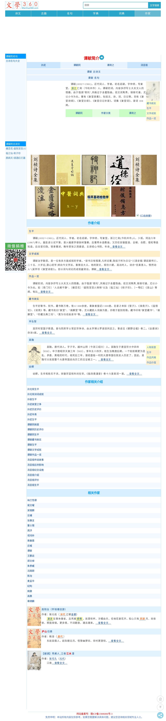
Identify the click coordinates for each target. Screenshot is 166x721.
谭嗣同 (77, 65)
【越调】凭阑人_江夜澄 (58, 653)
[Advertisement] (83, 35)
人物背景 (151, 347)
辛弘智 (33, 321)
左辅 (29, 515)
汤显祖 (144, 65)
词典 (122, 13)
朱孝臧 (30, 566)
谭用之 (110, 65)
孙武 (43, 65)
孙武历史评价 (34, 409)
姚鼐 (29, 591)
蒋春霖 (30, 540)
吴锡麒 (30, 510)
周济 (29, 530)
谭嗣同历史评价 (35, 429)
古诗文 (94, 71)
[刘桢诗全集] (43, 184)
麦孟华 (30, 581)
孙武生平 (32, 419)
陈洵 (29, 576)
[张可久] (34, 669)
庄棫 (29, 546)
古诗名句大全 (13, 61)
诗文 (18, 13)
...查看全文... (117, 246)
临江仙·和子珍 (13, 153)
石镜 (47, 631)
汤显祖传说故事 (35, 460)
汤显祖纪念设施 (35, 470)
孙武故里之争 (34, 404)
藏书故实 (151, 103)
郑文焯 (30, 561)
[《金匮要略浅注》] (47, 216)
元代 (62, 658)
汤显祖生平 (33, 485)
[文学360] (22, 5)
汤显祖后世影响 (35, 465)
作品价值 (151, 362)
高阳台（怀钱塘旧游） (54, 609)
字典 (96, 13)
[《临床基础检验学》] (98, 216)
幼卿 (31, 366)
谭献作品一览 (34, 454)
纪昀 (29, 586)
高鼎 (29, 596)
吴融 (31, 340)
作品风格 (151, 357)
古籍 (44, 13)
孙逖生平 (32, 399)
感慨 (79, 618)
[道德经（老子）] (119, 184)
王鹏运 (30, 556)
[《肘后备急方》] (123, 216)
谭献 (29, 550)
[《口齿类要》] (144, 216)
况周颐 (30, 571)
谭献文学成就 (34, 450)
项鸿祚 (30, 535)
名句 (70, 13)
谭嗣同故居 (33, 424)
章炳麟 (30, 601)
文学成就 (151, 113)
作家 (148, 13)
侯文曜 (30, 505)
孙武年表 (32, 414)
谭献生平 (32, 444)
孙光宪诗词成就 (35, 394)
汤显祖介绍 (33, 475)
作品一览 (151, 118)
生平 (149, 108)
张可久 (53, 658)
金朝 (73, 614)
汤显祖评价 (33, 480)
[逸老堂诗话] (68, 184)
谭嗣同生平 (33, 434)
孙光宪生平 (33, 389)
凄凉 (50, 618)
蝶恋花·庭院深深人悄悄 (16, 148)
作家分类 (105, 113)
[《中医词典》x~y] (72, 216)
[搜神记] (93, 184)
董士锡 (30, 525)
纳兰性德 (32, 500)
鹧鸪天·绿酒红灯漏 (15, 158)
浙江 (74, 88)
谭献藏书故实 (34, 439)
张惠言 (30, 520)
